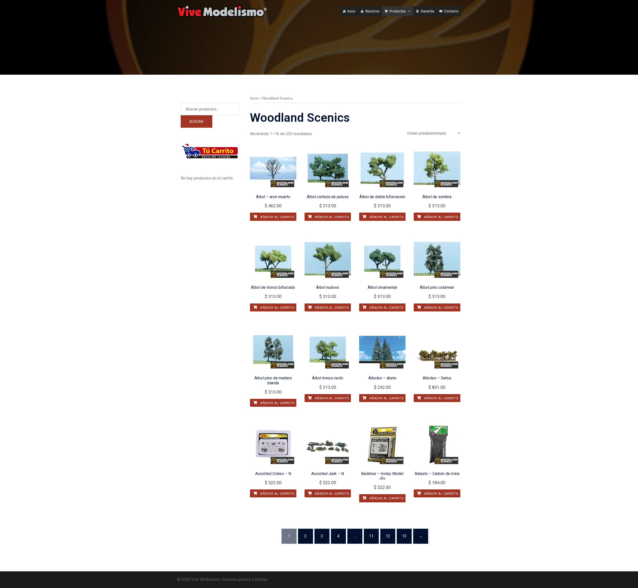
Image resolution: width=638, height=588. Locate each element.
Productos (398, 11)
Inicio (351, 11)
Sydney (261, 579)
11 (371, 536)
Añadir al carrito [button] (277, 217)
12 (388, 536)
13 (404, 536)
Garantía (427, 11)
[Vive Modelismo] (222, 10)
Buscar (196, 121)
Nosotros (372, 11)
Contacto (451, 11)
